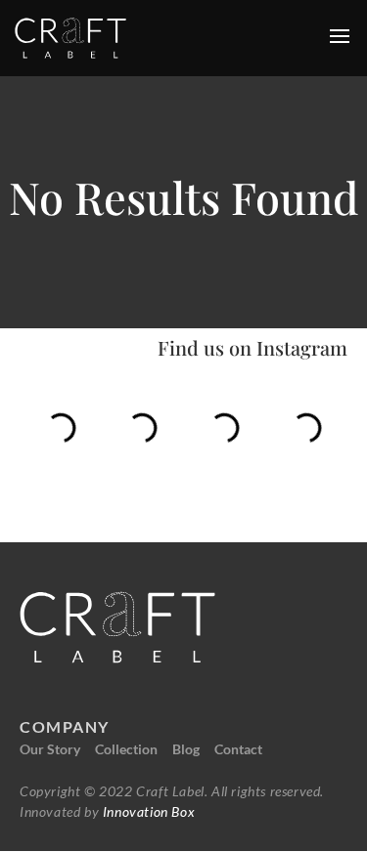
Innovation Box (147, 811)
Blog (186, 749)
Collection (126, 749)
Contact (238, 749)
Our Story (50, 749)
